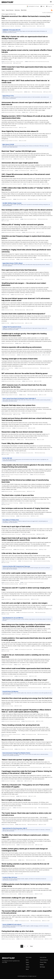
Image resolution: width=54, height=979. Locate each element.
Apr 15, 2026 (24, 583)
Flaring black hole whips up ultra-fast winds (18, 931)
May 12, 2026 (41, 534)
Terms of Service (44, 960)
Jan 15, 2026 (47, 767)
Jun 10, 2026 (47, 354)
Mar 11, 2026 (6, 613)
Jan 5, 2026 (42, 860)
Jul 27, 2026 (35, 170)
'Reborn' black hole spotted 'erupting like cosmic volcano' (23, 760)
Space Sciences (9, 10)
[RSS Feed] (51, 10)
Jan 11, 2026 (43, 824)
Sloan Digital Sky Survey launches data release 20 (20, 131)
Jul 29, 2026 (30, 158)
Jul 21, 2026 (43, 199)
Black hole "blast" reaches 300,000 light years (19, 151)
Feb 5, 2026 (47, 687)
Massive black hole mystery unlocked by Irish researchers (23, 740)
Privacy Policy (43, 962)
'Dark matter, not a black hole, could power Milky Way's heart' (24, 680)
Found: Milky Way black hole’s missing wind (17, 443)
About (27, 969)
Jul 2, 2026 (30, 323)
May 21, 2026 (6, 504)
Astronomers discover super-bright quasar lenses (20, 163)
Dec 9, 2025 (46, 920)
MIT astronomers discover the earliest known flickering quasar (25, 373)
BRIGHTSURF (7, 2)
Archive (27, 967)
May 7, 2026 (43, 549)
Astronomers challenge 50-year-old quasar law (19, 898)
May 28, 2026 (7, 476)
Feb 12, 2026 (27, 664)
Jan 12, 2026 (33, 796)
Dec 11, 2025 (47, 907)
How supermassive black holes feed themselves (19, 270)
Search (27, 962)
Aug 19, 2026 (20, 46)
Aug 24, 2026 (42, 26)
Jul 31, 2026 (23, 140)
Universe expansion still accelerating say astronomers (22, 347)
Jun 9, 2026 (6, 369)
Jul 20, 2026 (48, 245)
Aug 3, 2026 (23, 127)
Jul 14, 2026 (40, 279)
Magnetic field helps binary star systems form (18, 405)
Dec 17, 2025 (39, 893)
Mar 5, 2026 (26, 634)
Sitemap (42, 964)
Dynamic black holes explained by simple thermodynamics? (23, 314)
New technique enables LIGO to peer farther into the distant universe (27, 210)
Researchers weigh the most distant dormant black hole (22, 432)
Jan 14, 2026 (29, 780)
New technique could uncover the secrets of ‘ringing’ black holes (25, 508)
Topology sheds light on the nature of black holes (20, 359)
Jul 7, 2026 (30, 294)
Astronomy (17, 10)
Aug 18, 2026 (18, 63)
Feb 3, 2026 (40, 721)
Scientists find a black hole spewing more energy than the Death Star (27, 698)
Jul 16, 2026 (49, 259)
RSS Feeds (42, 967)
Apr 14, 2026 (36, 599)
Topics (3, 10)
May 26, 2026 (32, 491)
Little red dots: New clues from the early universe (20, 553)
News (27, 960)
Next (31, 946)
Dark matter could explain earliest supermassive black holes (24, 573)
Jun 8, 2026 (39, 381)
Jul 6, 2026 (31, 309)
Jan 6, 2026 (40, 844)
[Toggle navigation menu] (51, 2)
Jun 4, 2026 (43, 394)
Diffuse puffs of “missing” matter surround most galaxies (23, 224)
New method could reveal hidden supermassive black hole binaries (26, 668)
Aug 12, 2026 (40, 76)
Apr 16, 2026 (6, 562)
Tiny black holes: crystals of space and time (18, 495)
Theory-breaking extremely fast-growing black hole (21, 725)
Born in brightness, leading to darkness (16, 800)
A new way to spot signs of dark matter (16, 526)
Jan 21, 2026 (6, 735)
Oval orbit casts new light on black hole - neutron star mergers (24, 603)
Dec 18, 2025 (20, 873)
